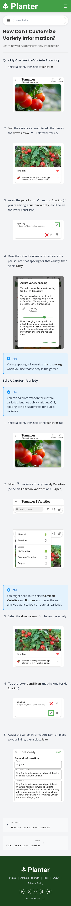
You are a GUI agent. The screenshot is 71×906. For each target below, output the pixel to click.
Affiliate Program (30, 877)
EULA (56, 877)
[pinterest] (49, 891)
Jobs (46, 877)
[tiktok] (42, 891)
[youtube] (35, 891)
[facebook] (21, 891)
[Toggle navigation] (8, 20)
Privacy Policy (35, 883)
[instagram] (28, 891)
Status (12, 877)
